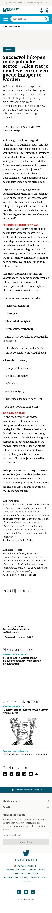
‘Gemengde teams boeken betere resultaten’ (25, 711)
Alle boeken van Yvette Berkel (18, 540)
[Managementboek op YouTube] (26, 892)
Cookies (15, 873)
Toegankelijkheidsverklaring (16, 877)
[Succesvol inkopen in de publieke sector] (12, 608)
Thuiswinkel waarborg (26, 866)
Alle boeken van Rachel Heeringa (19, 575)
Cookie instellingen (29, 873)
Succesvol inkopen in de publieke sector (16, 630)
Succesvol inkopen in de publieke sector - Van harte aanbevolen (22, 660)
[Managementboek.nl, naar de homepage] (11, 12)
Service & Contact (39, 877)
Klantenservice (11, 801)
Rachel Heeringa (13, 127)
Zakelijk (7, 807)
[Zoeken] (46, 19)
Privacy (41, 870)
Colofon (32, 870)
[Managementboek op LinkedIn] (19, 892)
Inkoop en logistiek (13, 27)
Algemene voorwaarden (15, 870)
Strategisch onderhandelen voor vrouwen (25, 754)
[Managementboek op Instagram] (33, 892)
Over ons (26, 881)
